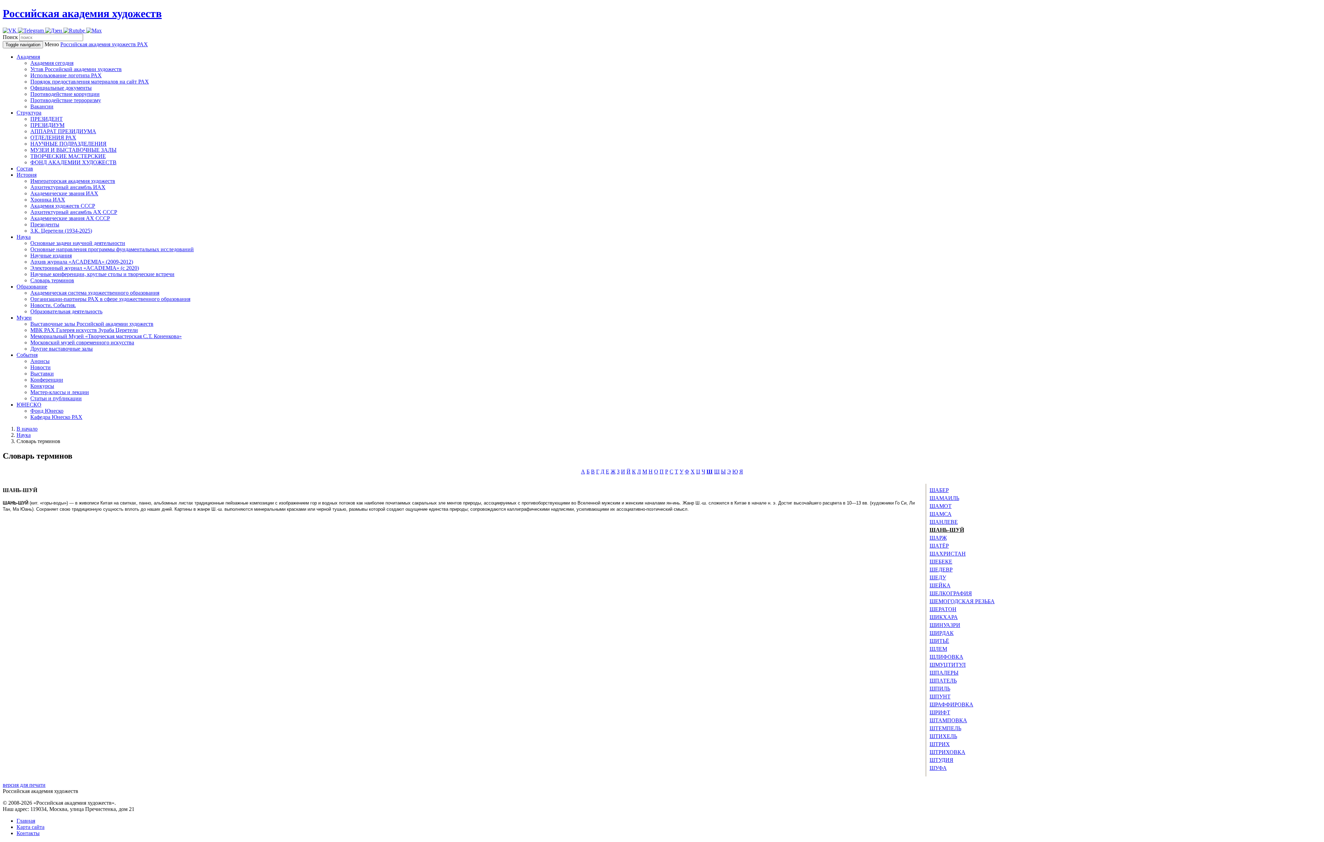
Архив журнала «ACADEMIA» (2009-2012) (81, 262)
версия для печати (24, 785)
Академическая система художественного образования (94, 293)
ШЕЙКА (940, 585)
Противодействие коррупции (65, 94)
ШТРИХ (940, 744)
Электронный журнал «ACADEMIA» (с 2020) (84, 268)
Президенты (44, 224)
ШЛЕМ (938, 649)
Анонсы (40, 361)
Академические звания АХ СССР (70, 218)
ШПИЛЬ (940, 689)
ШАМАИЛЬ (944, 498)
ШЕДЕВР (941, 569)
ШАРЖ (938, 538)
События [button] (27, 355)
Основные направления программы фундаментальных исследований (112, 249)
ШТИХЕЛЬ (943, 736)
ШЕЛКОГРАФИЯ (951, 593)
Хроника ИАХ (47, 200)
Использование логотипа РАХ (66, 75)
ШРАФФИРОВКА (951, 704)
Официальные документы (61, 88)
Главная (26, 821)
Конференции (46, 380)
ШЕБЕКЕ (941, 562)
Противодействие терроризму (65, 100)
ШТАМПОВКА (948, 720)
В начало (27, 429)
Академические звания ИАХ (64, 193)
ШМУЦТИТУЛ (948, 665)
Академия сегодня (51, 63)
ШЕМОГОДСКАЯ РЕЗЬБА (962, 601)
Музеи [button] (24, 318)
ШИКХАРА (944, 617)
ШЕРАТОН (943, 609)
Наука (24, 435)
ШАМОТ (941, 506)
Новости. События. (53, 305)
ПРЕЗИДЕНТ (46, 119)
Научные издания (51, 255)
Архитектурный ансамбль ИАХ (68, 187)
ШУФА (938, 768)
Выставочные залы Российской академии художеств (91, 324)
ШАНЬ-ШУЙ (947, 530)
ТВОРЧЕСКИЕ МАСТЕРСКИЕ (68, 156)
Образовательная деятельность (66, 311)
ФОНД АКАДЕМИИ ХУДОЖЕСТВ (73, 162)
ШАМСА (941, 514)
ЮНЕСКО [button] (29, 405)
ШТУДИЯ (941, 760)
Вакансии (41, 106)
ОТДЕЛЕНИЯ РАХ (53, 137)
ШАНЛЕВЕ (944, 522)
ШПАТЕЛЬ (943, 681)
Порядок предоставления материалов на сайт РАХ (89, 82)
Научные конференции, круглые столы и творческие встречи (102, 274)
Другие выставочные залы (61, 349)
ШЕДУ (938, 577)
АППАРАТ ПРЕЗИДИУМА (63, 131)
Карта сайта (30, 827)
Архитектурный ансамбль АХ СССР (73, 212)
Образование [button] (32, 287)
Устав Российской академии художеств (76, 69)
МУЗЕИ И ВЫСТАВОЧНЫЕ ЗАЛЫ (73, 150)
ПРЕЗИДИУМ (47, 125)
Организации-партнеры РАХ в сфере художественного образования (110, 299)
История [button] (27, 175)
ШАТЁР (939, 546)
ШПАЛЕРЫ (944, 673)
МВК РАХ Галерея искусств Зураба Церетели (84, 330)
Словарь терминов (52, 280)
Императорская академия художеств (72, 181)
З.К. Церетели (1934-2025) (61, 231)
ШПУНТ (940, 696)
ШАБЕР (939, 490)
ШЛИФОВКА (946, 657)
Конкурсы (42, 386)
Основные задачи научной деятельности (77, 243)
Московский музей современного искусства (82, 342)
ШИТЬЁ (939, 641)
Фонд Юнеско (46, 411)
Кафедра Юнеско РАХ (56, 417)
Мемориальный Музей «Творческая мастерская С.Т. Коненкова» (106, 336)
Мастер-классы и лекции (59, 392)
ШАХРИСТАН (948, 554)
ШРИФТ (940, 712)
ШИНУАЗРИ (945, 625)
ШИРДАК (942, 633)
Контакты (28, 833)
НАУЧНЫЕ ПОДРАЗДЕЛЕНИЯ (68, 144)
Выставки (42, 373)
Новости (40, 367)
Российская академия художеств (82, 13)
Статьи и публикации (56, 398)
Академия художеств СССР (62, 206)
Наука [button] (24, 237)
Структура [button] (29, 113)
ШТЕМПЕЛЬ (945, 728)
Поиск (10, 37)
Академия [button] (28, 57)
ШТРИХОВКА (947, 752)
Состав (25, 169)
